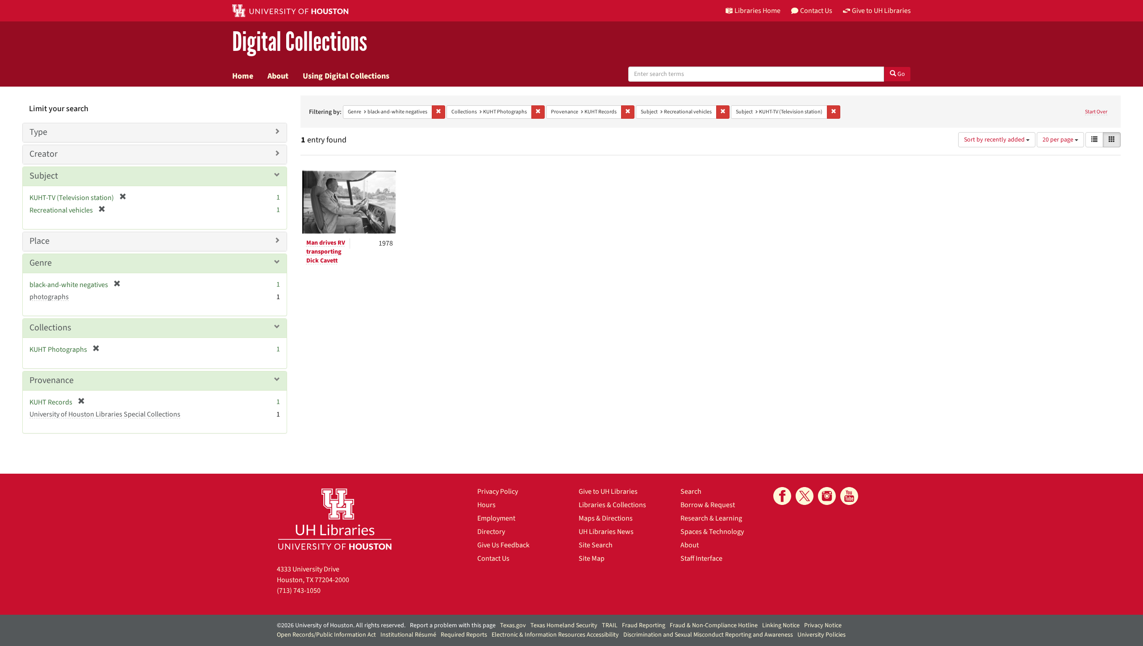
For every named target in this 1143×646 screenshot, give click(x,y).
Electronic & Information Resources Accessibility (555, 634)
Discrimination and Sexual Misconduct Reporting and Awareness (708, 634)
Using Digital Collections (346, 76)
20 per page (1059, 139)
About (277, 76)
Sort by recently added (995, 139)
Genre (40, 263)
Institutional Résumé (408, 634)
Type (38, 132)
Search (690, 491)
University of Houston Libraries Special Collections (104, 414)
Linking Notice (781, 625)
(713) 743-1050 (299, 591)
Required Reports (464, 634)
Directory (491, 532)
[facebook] (782, 496)
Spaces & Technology (712, 532)
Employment (496, 518)
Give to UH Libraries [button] (881, 11)
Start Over (1096, 112)
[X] (804, 496)
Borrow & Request (707, 505)
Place (39, 241)
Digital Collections (299, 42)
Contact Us (493, 558)
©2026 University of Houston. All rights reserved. (341, 625)
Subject (43, 176)
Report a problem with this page (453, 625)
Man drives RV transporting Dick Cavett (325, 251)
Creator (43, 154)
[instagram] (827, 496)
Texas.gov (513, 625)
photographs (49, 297)
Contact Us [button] (816, 11)
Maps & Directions (606, 518)
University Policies (821, 634)
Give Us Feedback (503, 545)
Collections (50, 327)
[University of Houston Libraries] (335, 519)
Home (242, 76)
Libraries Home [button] (757, 11)
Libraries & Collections (612, 505)
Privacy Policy (497, 491)
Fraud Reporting (643, 625)
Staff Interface (701, 558)
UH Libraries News (606, 532)
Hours (486, 505)
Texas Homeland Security (563, 625)
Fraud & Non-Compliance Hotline (714, 625)
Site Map (592, 558)
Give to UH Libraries (608, 491)
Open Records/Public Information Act (326, 634)
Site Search (596, 545)
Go (900, 74)
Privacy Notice (823, 625)
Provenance (51, 380)
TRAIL (609, 625)
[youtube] (849, 496)
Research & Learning (711, 518)
